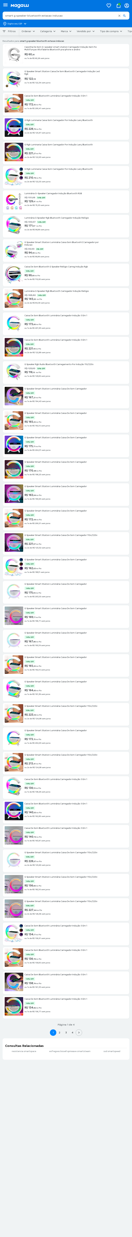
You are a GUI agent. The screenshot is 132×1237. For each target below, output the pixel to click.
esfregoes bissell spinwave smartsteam (69, 1051)
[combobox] (66, 16)
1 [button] (53, 1032)
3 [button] (66, 1032)
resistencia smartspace (24, 1051)
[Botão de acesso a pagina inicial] (56, 5)
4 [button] (72, 1032)
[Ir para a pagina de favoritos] (109, 5)
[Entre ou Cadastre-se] (126, 5)
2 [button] (59, 1032)
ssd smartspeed (112, 1051)
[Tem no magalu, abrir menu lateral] (5, 5)
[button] (119, 16)
